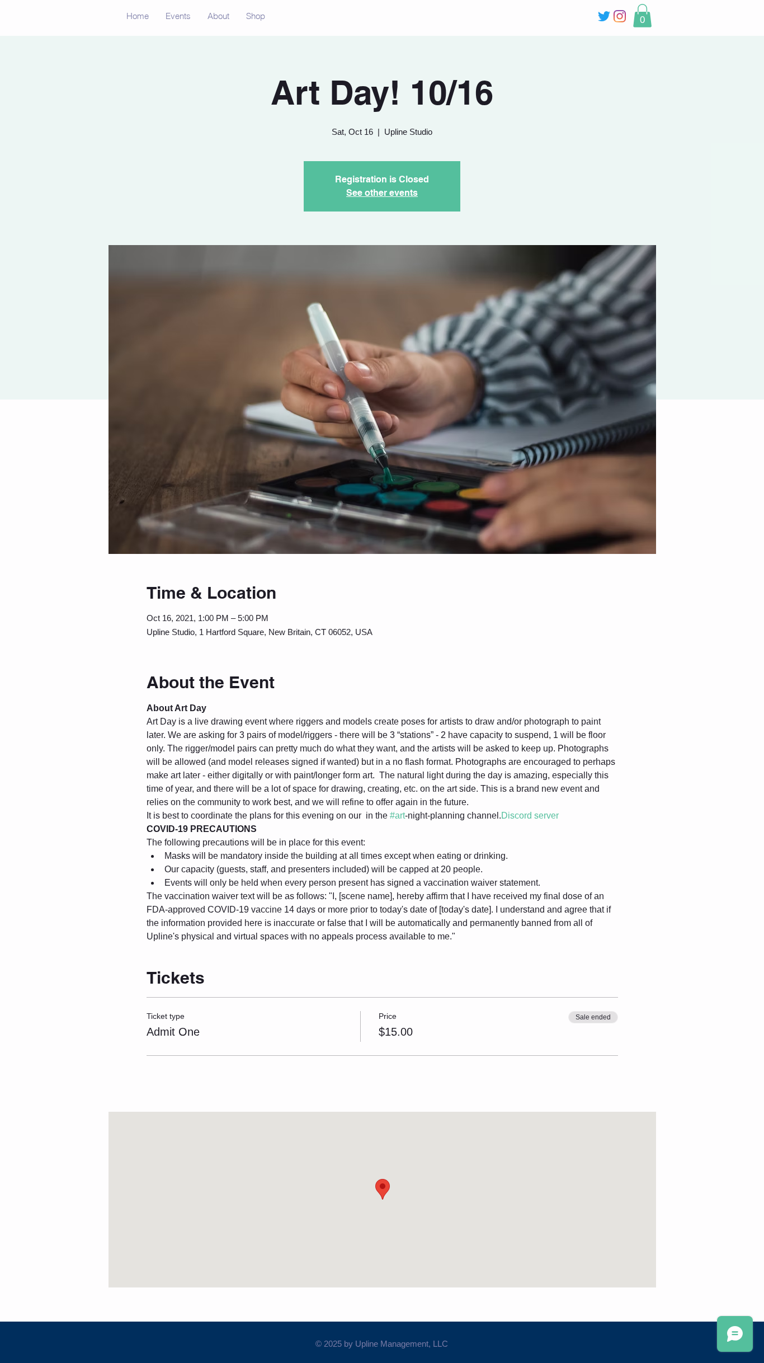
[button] (642, 15)
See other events (382, 192)
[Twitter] (604, 16)
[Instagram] (620, 16)
